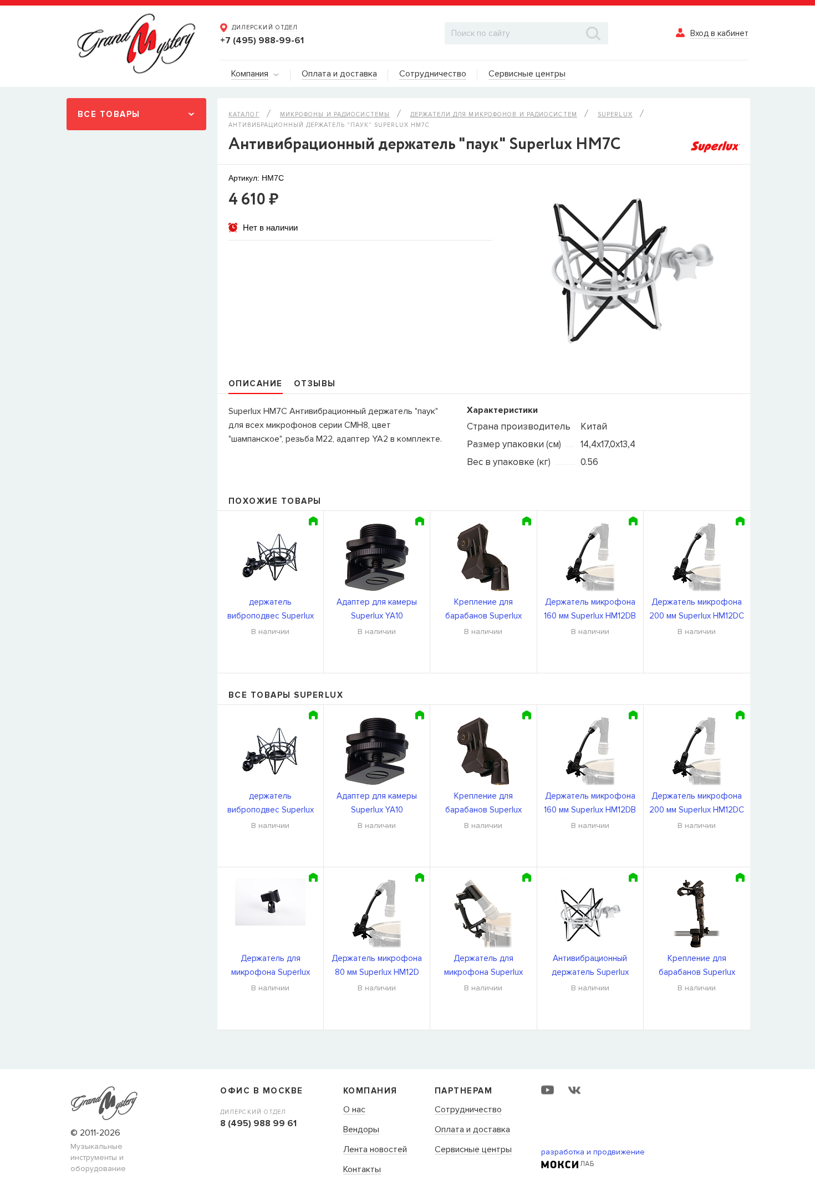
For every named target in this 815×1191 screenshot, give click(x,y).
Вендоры (361, 1130)
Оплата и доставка (472, 1130)
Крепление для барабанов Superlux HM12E (483, 610)
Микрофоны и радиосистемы (335, 114)
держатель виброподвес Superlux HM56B (270, 610)
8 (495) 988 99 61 (258, 1123)
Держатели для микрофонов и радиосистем (493, 114)
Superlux (615, 114)
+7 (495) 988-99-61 (262, 40)
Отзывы (315, 384)
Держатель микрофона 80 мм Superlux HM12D (377, 965)
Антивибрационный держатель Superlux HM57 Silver (590, 966)
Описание (255, 384)
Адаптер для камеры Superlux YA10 (377, 609)
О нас (354, 1110)
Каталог (243, 114)
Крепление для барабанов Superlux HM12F (697, 966)
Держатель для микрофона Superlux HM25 (483, 966)
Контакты (362, 1170)
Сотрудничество (468, 1110)
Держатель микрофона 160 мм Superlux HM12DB (590, 609)
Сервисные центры (473, 1150)
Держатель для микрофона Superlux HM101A (270, 966)
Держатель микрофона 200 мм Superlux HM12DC (696, 609)
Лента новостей (375, 1150)
